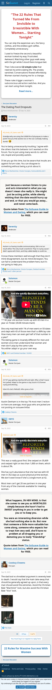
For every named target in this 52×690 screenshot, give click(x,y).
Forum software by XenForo (20, 676)
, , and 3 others (23, 172)
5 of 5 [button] (33, 634)
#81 (49, 126)
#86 (49, 572)
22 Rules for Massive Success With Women (26, 650)
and (19, 353)
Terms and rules (18, 669)
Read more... (26, 91)
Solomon (13, 278)
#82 (49, 236)
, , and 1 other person (23, 270)
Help (39, 669)
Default (6, 665)
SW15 (11, 419)
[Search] (49, 3)
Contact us (6, 669)
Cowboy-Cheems (17, 562)
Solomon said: (8, 435)
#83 (49, 288)
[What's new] (44, 3)
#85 (49, 428)
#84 (49, 369)
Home (45, 669)
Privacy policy (30, 669)
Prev (24, 634)
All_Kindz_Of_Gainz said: (12, 132)
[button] (3, 3)
